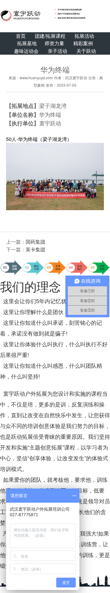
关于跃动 (86, 50)
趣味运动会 (26, 50)
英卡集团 (35, 249)
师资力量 (54, 43)
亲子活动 (57, 50)
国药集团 (35, 241)
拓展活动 (84, 35)
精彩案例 (83, 43)
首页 (21, 35)
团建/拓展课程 (50, 35)
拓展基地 (27, 43)
